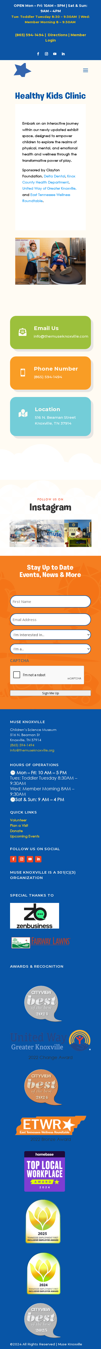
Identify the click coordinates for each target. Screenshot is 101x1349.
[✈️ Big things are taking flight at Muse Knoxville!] (23, 533)
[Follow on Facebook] (38, 54)
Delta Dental (54, 176)
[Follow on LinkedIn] (63, 54)
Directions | (58, 35)
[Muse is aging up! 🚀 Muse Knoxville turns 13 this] (50, 533)
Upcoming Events (24, 836)
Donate (16, 831)
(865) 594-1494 (48, 377)
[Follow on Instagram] (46, 54)
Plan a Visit (19, 825)
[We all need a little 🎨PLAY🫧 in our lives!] (77, 533)
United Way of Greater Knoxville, (49, 188)
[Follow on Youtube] (54, 54)
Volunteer (18, 820)
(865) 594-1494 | (31, 35)
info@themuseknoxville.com (61, 336)
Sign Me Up (50, 693)
